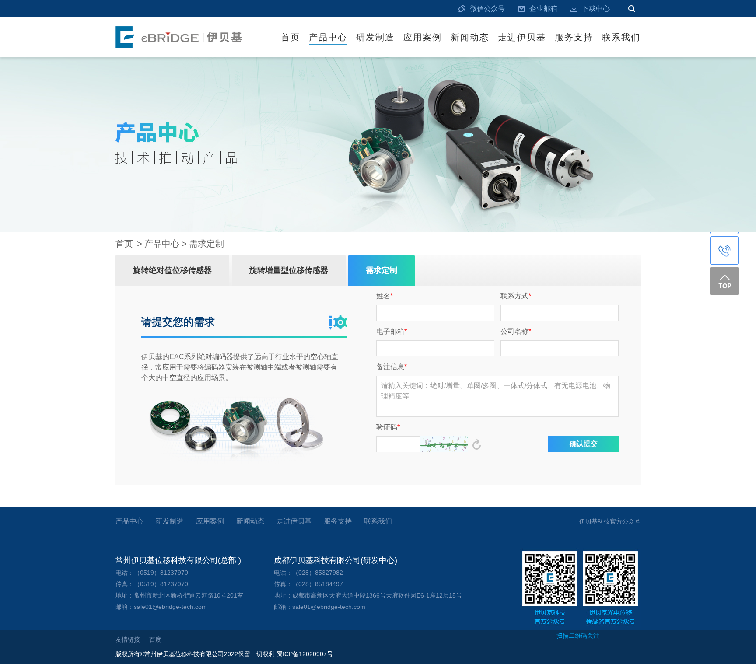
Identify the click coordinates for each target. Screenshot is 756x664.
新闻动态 (470, 37)
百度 (155, 639)
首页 (290, 37)
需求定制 (206, 243)
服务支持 (574, 37)
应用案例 (422, 37)
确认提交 (584, 443)
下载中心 (596, 8)
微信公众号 (487, 8)
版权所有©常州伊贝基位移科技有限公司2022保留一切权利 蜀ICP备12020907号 (224, 653)
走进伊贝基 (522, 37)
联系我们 (621, 37)
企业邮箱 (543, 8)
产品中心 (328, 37)
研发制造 (375, 37)
